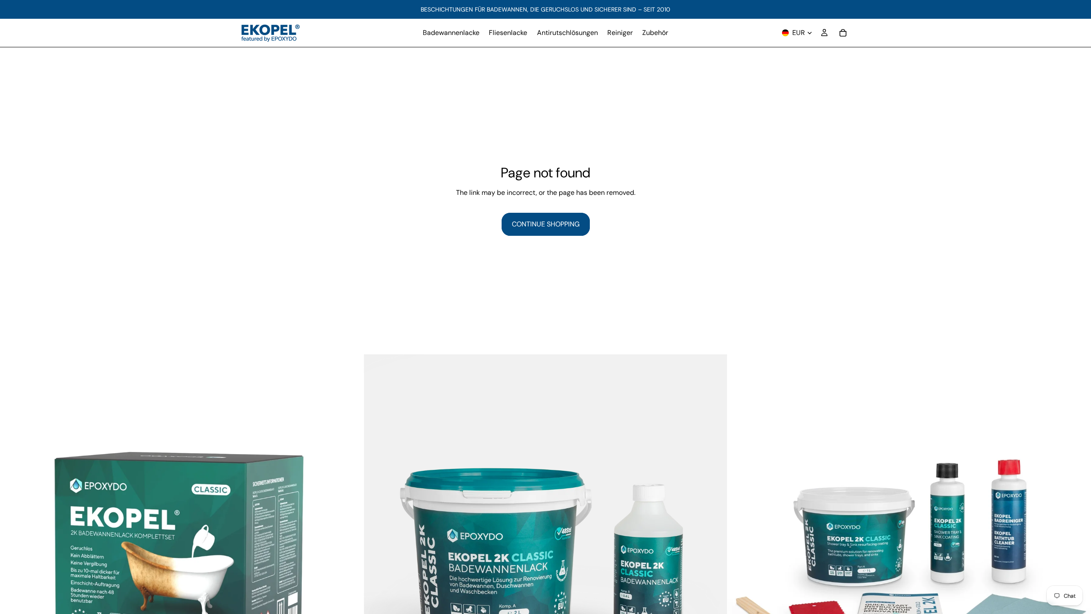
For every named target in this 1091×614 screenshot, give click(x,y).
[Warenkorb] (843, 32)
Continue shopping (546, 224)
